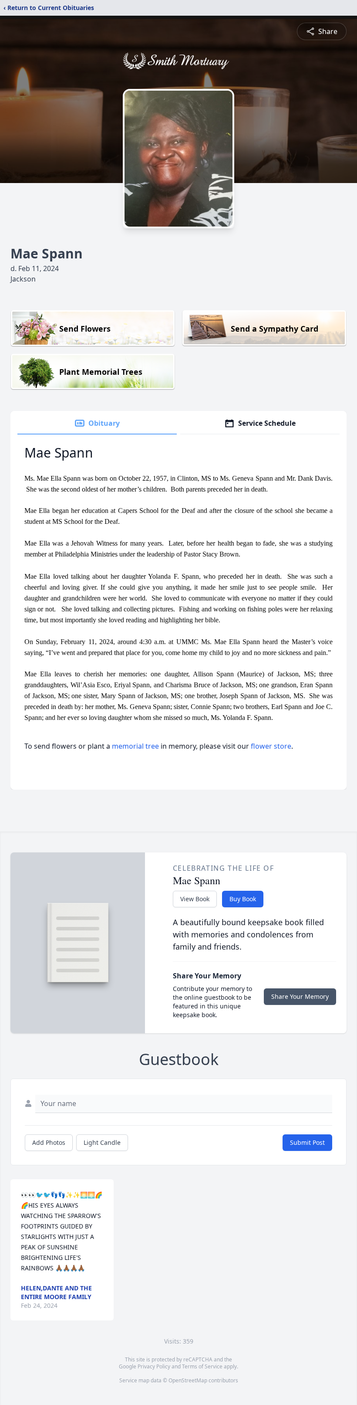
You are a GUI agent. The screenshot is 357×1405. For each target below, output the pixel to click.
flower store (271, 746)
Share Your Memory (300, 996)
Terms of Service (202, 1366)
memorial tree (135, 746)
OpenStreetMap (187, 1380)
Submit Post (307, 1142)
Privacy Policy (154, 1366)
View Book (194, 899)
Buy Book (242, 899)
